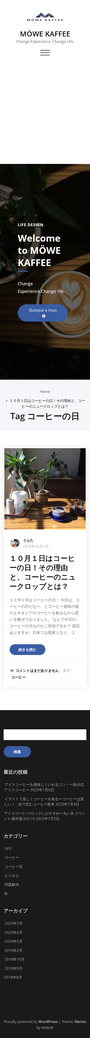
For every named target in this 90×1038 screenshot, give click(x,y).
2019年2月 (14, 950)
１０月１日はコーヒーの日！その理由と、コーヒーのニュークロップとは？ (43, 572)
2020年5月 (14, 941)
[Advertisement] (45, 117)
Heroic (80, 1021)
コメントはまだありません (37, 670)
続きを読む (27, 649)
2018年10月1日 (36, 546)
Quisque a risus (43, 310)
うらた (28, 540)
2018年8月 (13, 977)
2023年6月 (14, 932)
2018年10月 (15, 959)
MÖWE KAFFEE (45, 34)
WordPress (48, 1021)
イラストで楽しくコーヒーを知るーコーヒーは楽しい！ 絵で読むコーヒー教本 (44, 801)
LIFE (8, 848)
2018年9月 (14, 968)
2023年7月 (14, 923)
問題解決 (12, 884)
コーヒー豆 (14, 866)
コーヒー (18, 677)
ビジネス (12, 875)
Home (45, 391)
